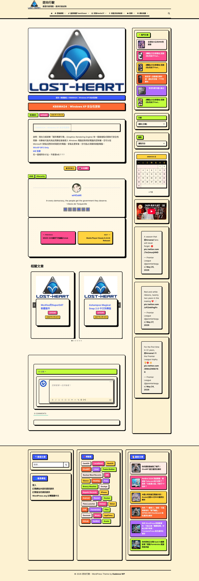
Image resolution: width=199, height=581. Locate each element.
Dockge (104, 486)
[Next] (119, 305)
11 (143, 174)
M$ (31, 176)
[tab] (72, 340)
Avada (106, 521)
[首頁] (52, 13)
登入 (34, 485)
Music (97, 515)
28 (156, 182)
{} (81, 400)
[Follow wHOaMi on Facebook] (65, 209)
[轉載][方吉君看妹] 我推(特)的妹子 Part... (155, 54)
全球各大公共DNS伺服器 (156, 43)
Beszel (97, 498)
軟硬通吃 (64, 98)
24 (139, 182)
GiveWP (86, 469)
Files (107, 509)
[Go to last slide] (34, 305)
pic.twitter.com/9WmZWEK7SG (151, 369)
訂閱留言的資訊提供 (41, 492)
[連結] (78, 399)
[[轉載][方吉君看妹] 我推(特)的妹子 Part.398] (140, 67)
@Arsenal (149, 240)
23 (164, 178)
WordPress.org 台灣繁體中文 (45, 496)
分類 (140, 118)
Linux (96, 469)
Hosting (96, 481)
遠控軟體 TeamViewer (78, 13)
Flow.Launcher (89, 504)
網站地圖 (142, 13)
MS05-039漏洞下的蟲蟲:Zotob (55, 236)
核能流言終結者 (116, 13)
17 (138, 178)
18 (143, 178)
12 (147, 174)
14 (156, 174)
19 (147, 178)
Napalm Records (90, 492)
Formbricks (95, 509)
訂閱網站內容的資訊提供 (43, 489)
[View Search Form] (169, 13)
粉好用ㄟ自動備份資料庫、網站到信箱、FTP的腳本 (154, 79)
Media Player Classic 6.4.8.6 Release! (98, 238)
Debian (102, 504)
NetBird (96, 521)
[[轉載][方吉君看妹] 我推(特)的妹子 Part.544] (140, 56)
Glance (86, 481)
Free (106, 481)
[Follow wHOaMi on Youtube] (79, 209)
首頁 (57, 98)
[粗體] (52, 399)
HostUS (110, 463)
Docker (107, 498)
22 (160, 178)
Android (86, 498)
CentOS (86, 463)
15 (160, 174)
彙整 (140, 137)
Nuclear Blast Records (92, 475)
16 (164, 174)
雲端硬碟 (60, 13)
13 (151, 174)
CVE (84, 509)
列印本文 (70, 168)
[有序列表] (65, 399)
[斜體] (55, 399)
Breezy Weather (89, 486)
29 (160, 182)
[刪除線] (62, 399)
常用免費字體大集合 (156, 88)
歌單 (131, 13)
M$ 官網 (37, 151)
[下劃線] (59, 399)
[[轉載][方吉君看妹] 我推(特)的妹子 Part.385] (140, 102)
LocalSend (98, 463)
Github (86, 521)
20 (151, 178)
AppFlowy (108, 515)
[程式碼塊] (75, 399)
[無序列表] (68, 399)
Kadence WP (119, 574)
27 (151, 182)
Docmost (86, 515)
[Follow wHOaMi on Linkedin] (88, 209)
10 (139, 174)
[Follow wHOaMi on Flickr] (83, 209)
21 (156, 178)
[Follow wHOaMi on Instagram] (74, 209)
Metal (112, 504)
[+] (84, 400)
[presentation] (52, 287)
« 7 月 (151, 192)
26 (147, 182)
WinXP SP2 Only (41, 147)
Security (41, 176)
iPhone (104, 492)
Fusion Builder (109, 469)
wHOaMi (44, 115)
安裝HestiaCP (99, 13)
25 (143, 182)
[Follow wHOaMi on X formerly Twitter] (70, 209)
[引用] (72, 399)
